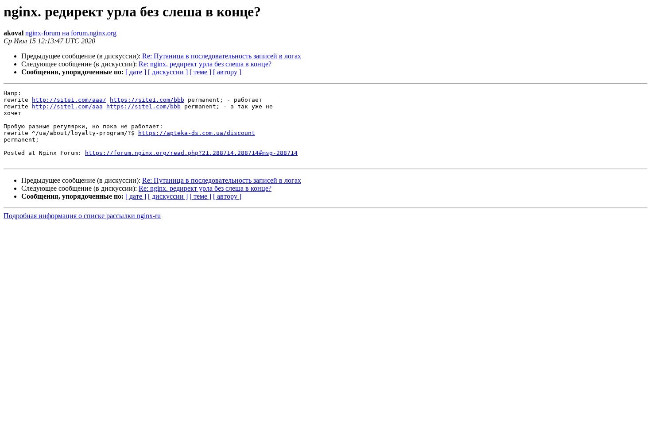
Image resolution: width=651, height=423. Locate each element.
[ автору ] (227, 72)
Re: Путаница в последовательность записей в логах (221, 56)
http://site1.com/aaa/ (69, 99)
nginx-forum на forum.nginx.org (70, 33)
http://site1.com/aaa (67, 106)
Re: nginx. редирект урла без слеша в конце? (205, 64)
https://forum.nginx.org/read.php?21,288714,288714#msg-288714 (191, 153)
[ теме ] (200, 72)
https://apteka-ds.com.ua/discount (196, 133)
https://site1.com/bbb (147, 99)
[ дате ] (135, 72)
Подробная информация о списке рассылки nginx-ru (82, 215)
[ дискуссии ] (168, 72)
